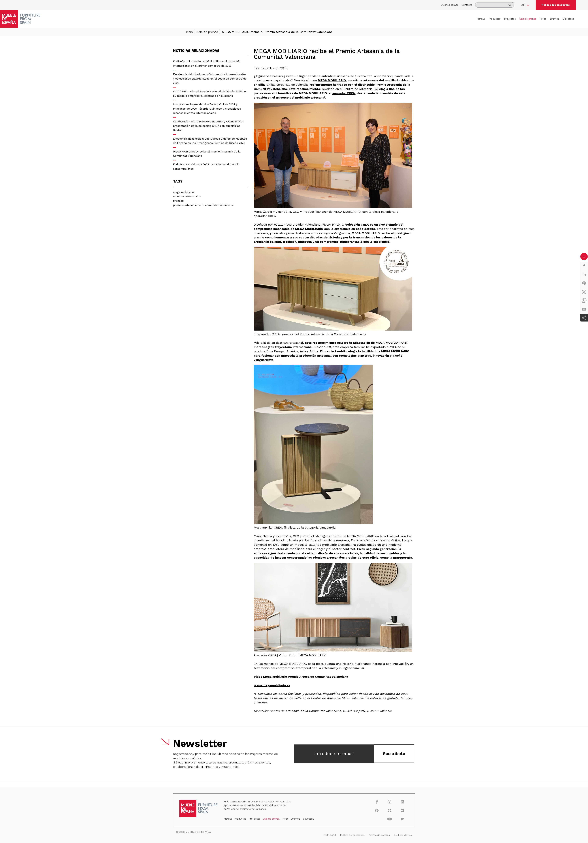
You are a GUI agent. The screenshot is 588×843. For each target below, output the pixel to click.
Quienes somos (449, 4)
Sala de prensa (527, 18)
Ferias (543, 18)
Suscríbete (394, 753)
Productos (494, 18)
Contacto (467, 4)
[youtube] (389, 819)
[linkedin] (584, 274)
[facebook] (584, 265)
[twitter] (584, 292)
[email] (584, 309)
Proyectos (510, 18)
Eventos (554, 18)
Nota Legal (330, 834)
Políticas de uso (403, 834)
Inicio (189, 32)
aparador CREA (343, 93)
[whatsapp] (584, 300)
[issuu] (389, 810)
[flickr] (402, 810)
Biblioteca (568, 18)
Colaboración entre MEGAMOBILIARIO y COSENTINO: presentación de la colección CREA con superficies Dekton (208, 126)
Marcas (481, 18)
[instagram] (389, 802)
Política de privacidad (352, 834)
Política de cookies (379, 834)
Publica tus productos (556, 4)
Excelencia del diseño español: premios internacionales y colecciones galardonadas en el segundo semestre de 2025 (210, 78)
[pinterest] (584, 283)
